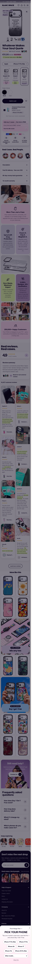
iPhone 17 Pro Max (10, 942)
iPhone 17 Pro (23, 942)
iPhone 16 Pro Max (21, 951)
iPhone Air (11, 946)
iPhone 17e (8, 951)
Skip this (16, 960)
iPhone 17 (21, 946)
